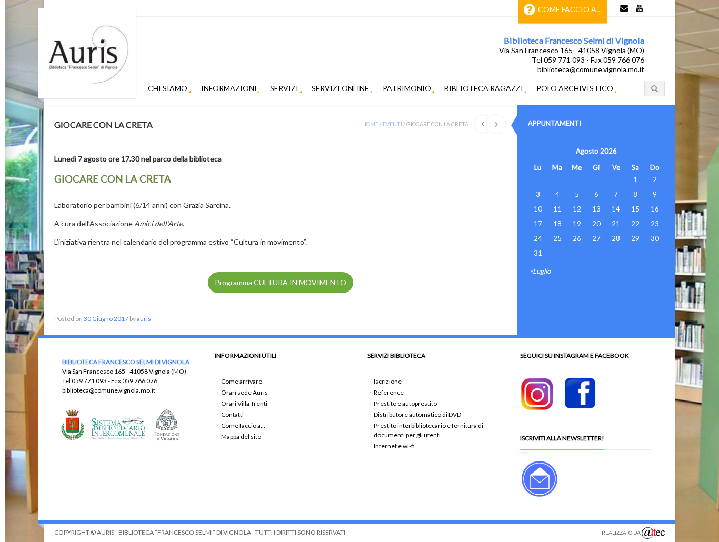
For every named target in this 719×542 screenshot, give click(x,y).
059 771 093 (89, 381)
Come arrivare (241, 381)
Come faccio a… (570, 9)
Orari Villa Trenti (244, 403)
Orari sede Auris (244, 392)
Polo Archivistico (574, 88)
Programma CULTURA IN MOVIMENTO (280, 282)
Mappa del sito (241, 436)
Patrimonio (407, 88)
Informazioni (229, 88)
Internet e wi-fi (394, 446)
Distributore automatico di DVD (417, 414)
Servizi (284, 88)
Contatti (232, 414)
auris (144, 319)
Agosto (587, 151)
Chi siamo (167, 88)
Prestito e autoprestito (405, 403)
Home (370, 124)
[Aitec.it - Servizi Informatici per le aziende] (653, 533)
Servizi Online (340, 88)
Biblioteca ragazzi (483, 88)
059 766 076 (139, 381)
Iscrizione (388, 381)
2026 (608, 151)
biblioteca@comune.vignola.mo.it (108, 390)
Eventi (392, 124)
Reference (389, 392)
